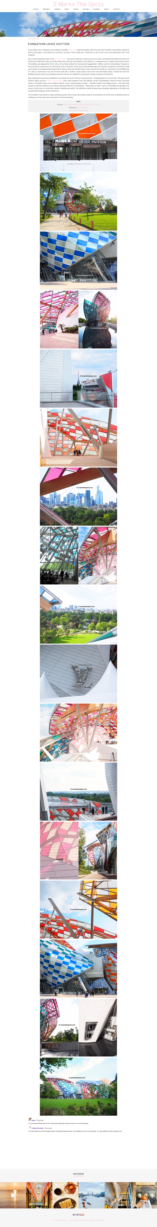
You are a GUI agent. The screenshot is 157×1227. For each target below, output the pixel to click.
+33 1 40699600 (82, 108)
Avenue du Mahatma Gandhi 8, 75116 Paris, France (82, 105)
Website (72, 111)
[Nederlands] (81, 1214)
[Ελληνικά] (76, 1214)
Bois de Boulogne (60, 59)
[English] (74, 1214)
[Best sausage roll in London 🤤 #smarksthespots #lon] (144, 1195)
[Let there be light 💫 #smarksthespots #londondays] (118, 1195)
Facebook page (82, 111)
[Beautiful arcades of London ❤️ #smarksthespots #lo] (39, 1195)
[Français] (78, 1214)
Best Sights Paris (34, 38)
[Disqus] (78, 1140)
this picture (72, 50)
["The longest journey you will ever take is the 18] (91, 1195)
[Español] (83, 1214)
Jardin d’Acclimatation (54, 81)
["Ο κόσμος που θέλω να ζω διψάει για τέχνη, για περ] (13, 1195)
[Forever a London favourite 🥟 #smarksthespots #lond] (65, 1195)
